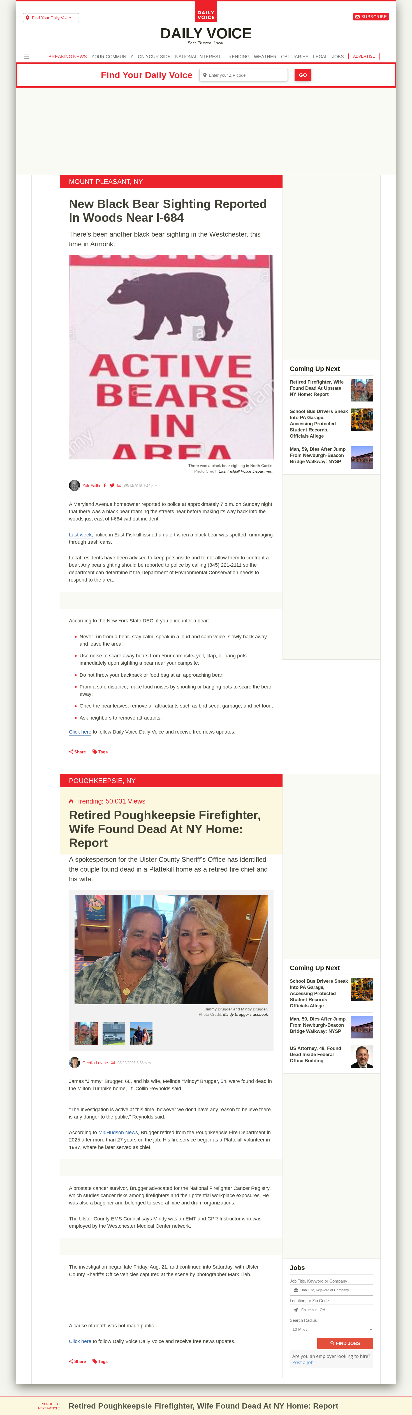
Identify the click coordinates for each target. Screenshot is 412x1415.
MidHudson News (118, 1132)
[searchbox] (55, 17)
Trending (237, 57)
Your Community (112, 57)
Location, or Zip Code (309, 1301)
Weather (265, 57)
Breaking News (67, 57)
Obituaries (295, 57)
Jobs (338, 57)
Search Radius (303, 1320)
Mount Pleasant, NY (106, 181)
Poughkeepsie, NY (102, 780)
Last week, (81, 535)
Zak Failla (91, 485)
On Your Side (154, 57)
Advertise (364, 56)
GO (303, 75)
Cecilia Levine (95, 1062)
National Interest (198, 57)
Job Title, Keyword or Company (318, 1281)
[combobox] (51, 17)
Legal (320, 57)
